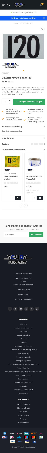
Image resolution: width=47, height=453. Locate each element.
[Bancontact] (41, 437)
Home (16, 23)
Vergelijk (23, 419)
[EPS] (41, 433)
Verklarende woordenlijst (23, 390)
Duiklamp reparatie (24, 357)
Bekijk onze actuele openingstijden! (23, 18)
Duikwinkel (23, 386)
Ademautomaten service (24, 346)
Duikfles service (23, 353)
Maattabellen (23, 393)
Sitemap (23, 342)
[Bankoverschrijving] (12, 433)
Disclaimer (23, 331)
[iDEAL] (12, 437)
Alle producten (23, 422)
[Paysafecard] (20, 441)
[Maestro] (27, 437)
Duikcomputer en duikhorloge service (23, 350)
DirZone (5, 74)
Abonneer (37, 234)
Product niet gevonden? (23, 382)
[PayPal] (13, 441)
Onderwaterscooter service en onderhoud (23, 364)
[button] (23, 70)
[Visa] (27, 441)
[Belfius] (19, 433)
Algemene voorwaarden (23, 328)
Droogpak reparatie (23, 361)
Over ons (23, 324)
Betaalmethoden (23, 335)
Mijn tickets (24, 411)
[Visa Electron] (34, 441)
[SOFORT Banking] (34, 433)
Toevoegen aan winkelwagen (29, 102)
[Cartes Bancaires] (27, 433)
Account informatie (23, 404)
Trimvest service (24, 368)
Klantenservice (23, 339)
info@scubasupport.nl (24, 299)
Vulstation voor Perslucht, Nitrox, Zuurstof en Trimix (23, 372)
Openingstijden (23, 379)
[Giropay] (5, 437)
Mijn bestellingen (23, 408)
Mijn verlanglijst (23, 415)
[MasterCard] (34, 437)
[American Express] (5, 433)
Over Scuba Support (23, 375)
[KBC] (19, 437)
